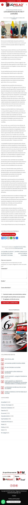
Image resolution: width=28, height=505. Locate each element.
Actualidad (9, 9)
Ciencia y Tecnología (6, 405)
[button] (3, 502)
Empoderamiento (5, 416)
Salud (2, 430)
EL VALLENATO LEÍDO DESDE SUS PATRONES (13, 372)
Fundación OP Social (6, 421)
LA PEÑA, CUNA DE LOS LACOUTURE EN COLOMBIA (21, 253)
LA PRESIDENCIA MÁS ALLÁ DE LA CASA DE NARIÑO (15, 387)
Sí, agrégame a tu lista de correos (11, 299)
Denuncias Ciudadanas (6, 407)
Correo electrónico (6, 287)
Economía (14, 9)
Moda (2, 424)
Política (20, 9)
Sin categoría (4, 432)
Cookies (14, 495)
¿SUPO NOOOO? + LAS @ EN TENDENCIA (16, 376)
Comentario (4, 268)
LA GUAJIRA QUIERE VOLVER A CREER (15, 363)
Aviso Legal (14, 501)
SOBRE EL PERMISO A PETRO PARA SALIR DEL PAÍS (16, 392)
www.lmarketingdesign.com (14, 492)
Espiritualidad (4, 418)
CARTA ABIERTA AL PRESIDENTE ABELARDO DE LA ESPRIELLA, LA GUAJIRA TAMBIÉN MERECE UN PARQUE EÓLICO (16, 382)
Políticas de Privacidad (14, 498)
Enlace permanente (19, 248)
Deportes (3, 410)
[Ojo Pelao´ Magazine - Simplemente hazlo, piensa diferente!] (15, 4)
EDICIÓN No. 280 (9, 359)
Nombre (3, 281)
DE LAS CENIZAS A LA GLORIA (12, 367)
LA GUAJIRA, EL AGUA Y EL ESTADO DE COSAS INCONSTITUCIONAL (7, 253)
